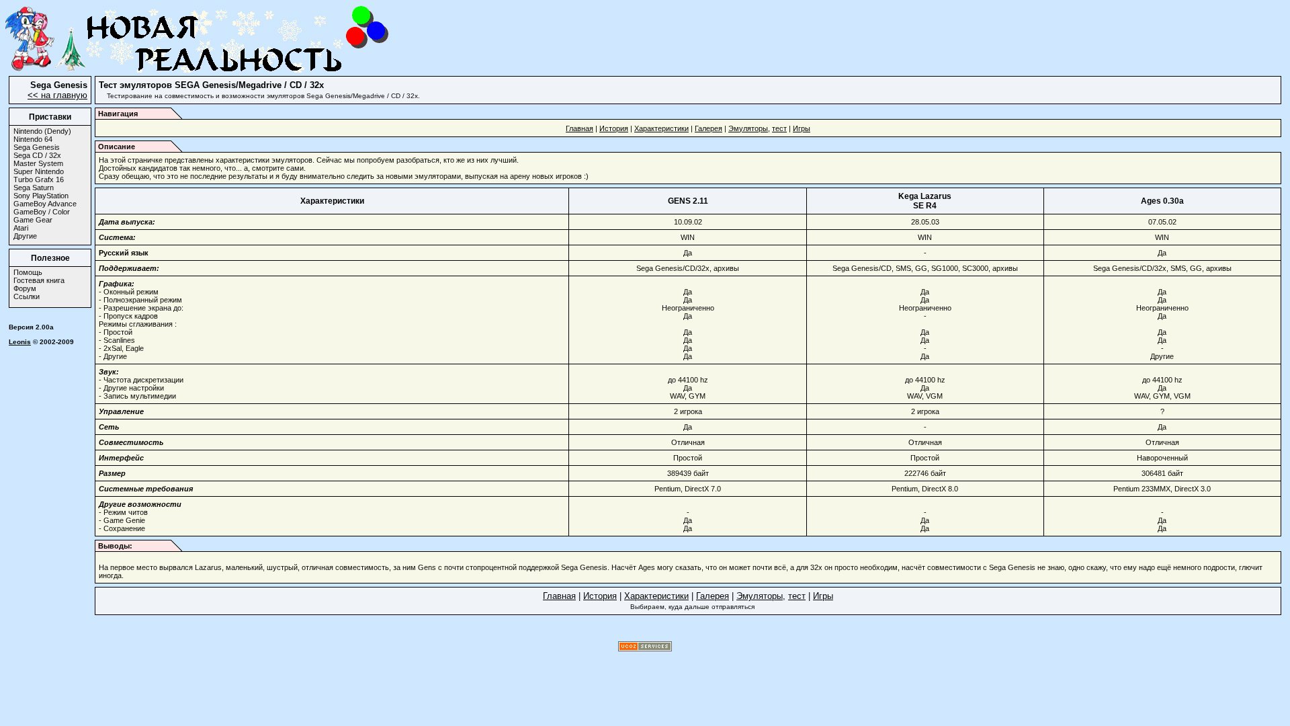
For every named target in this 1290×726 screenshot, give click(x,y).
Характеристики (661, 128)
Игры (801, 128)
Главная (579, 128)
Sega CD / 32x (37, 155)
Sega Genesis (36, 147)
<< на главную (57, 95)
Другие (25, 236)
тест (779, 128)
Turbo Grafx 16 (38, 179)
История (613, 128)
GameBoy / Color (41, 212)
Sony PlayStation (41, 196)
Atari (20, 228)
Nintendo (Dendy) (42, 131)
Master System (38, 163)
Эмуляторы (748, 128)
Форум (24, 288)
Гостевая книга (38, 280)
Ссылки (26, 296)
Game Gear (32, 220)
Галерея (708, 128)
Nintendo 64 (32, 139)
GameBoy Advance (45, 204)
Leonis (20, 342)
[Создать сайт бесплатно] (645, 649)
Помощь (27, 272)
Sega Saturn (33, 188)
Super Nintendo (38, 171)
